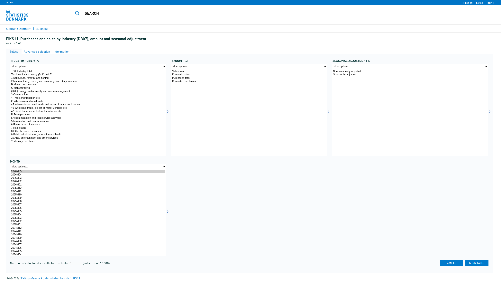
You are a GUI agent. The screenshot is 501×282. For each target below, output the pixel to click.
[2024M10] (88, 234)
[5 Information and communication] (88, 121)
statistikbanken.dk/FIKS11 (62, 278)
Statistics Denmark (31, 278)
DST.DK (9, 2)
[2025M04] (88, 214)
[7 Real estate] (88, 128)
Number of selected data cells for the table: (39, 263)
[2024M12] (88, 228)
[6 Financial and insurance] (88, 124)
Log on (468, 3)
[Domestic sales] (249, 74)
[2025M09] (88, 198)
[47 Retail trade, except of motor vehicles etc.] (88, 111)
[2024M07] (88, 244)
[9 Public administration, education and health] (88, 134)
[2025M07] (88, 204)
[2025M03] (88, 218)
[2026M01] (88, 184)
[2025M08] (88, 201)
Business (42, 28)
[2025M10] (88, 194)
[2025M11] (88, 191)
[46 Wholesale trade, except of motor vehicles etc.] (88, 108)
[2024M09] (88, 238)
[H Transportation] (88, 114)
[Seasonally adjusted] (410, 74)
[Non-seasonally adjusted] (410, 71)
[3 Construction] (88, 94)
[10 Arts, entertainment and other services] (88, 138)
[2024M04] (88, 254)
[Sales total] (249, 71)
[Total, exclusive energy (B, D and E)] (88, 74)
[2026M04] (88, 174)
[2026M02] (88, 181)
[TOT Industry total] (88, 71)
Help (489, 3)
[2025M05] (88, 211)
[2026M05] (88, 171)
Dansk (479, 3)
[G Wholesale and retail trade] (88, 101)
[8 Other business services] (88, 131)
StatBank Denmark (18, 28)
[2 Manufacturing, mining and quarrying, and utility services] (88, 81)
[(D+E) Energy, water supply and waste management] (88, 91)
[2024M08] (88, 241)
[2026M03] (88, 178)
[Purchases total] (249, 78)
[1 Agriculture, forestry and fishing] (88, 78)
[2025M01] (88, 224)
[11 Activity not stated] (88, 141)
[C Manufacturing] (88, 88)
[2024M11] (88, 231)
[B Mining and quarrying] (88, 84)
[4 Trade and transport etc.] (88, 98)
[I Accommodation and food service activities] (88, 118)
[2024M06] (88, 248)
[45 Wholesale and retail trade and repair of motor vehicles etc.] (88, 104)
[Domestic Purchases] (249, 81)
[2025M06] (88, 208)
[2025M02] (88, 221)
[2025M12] (88, 188)
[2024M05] (88, 251)
